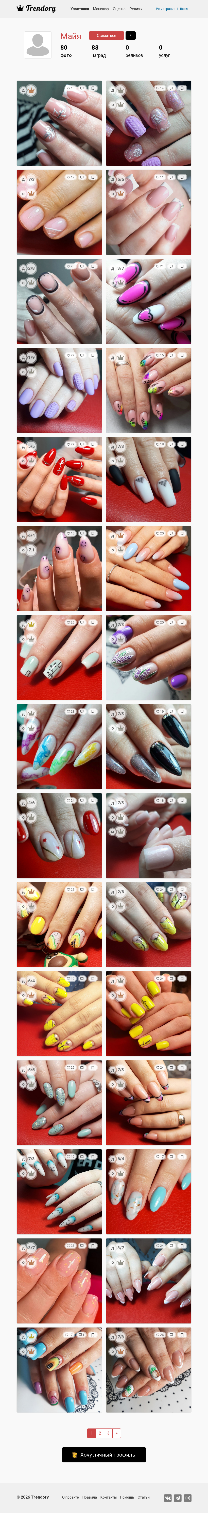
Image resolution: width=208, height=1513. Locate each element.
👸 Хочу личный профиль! (104, 1455)
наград (99, 51)
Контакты (108, 1497)
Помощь (127, 1497)
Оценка (119, 9)
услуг (164, 51)
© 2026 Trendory (32, 1497)
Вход (184, 9)
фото (66, 51)
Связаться (106, 35)
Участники (80, 9)
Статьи (144, 1497)
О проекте (70, 1497)
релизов (134, 51)
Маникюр (101, 9)
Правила (89, 1497)
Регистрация (165, 9)
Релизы (136, 9)
